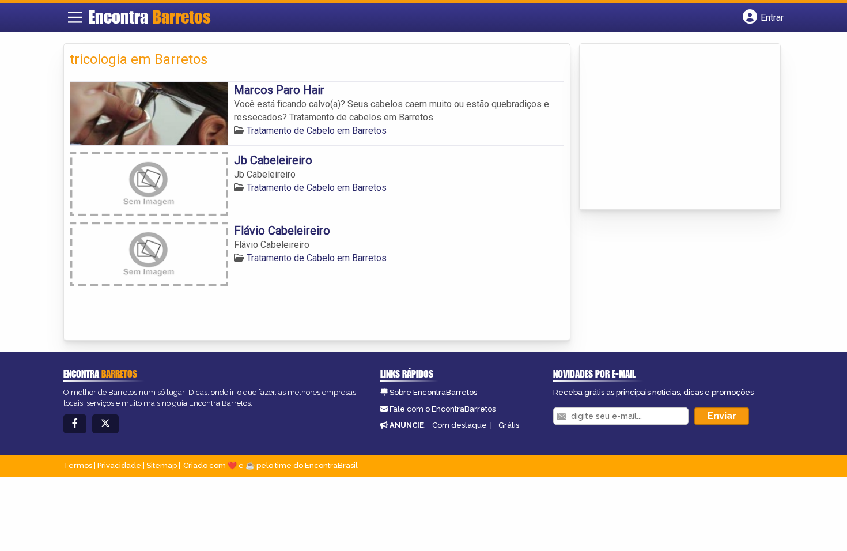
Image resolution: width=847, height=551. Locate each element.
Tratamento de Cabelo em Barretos (317, 130)
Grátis (508, 425)
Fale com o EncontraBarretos (443, 409)
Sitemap (161, 465)
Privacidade (119, 465)
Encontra (150, 16)
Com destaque (459, 425)
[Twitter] (105, 423)
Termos (77, 465)
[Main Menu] (74, 17)
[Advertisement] (671, 127)
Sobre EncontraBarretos (433, 392)
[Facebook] (74, 423)
